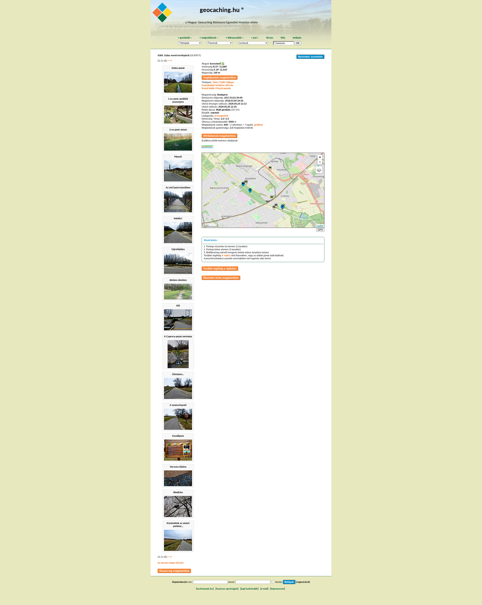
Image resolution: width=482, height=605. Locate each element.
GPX (320, 229)
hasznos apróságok (227, 589)
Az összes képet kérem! (171, 563)
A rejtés (226, 255)
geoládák (185, 38)
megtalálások (208, 38)
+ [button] (320, 157)
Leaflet (320, 225)
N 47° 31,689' (220, 66)
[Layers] (319, 169)
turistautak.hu (205, 589)
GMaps (230, 82)
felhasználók (235, 38)
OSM (222, 82)
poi (255, 38)
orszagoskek (221, 115)
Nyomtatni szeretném (310, 56)
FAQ (283, 38)
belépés (297, 38)
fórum (269, 38)
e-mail (264, 589)
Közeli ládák (208, 88)
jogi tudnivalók (249, 589)
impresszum (277, 589)
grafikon (258, 125)
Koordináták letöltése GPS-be (217, 85)
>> (170, 60)
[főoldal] (163, 13)
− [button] (320, 162)
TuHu (215, 82)
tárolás (278, 582)
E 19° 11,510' (220, 69)
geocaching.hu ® (222, 10)
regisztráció (303, 582)
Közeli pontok (223, 88)
